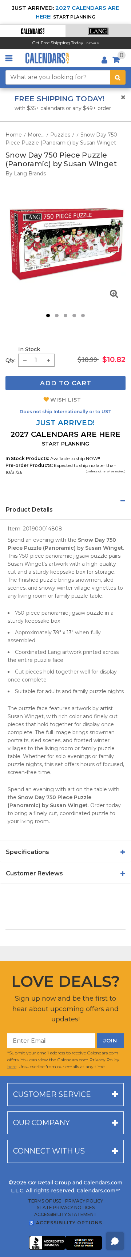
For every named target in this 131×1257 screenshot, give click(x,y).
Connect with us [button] (49, 1151)
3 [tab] (65, 315)
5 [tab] (83, 315)
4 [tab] (74, 315)
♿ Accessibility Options (65, 1222)
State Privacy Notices (66, 1207)
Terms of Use (44, 1201)
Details (92, 43)
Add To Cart (65, 383)
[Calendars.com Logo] (47, 58)
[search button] (118, 77)
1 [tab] (48, 315)
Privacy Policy (84, 1201)
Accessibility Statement (65, 1214)
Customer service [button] (52, 1094)
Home (13, 134)
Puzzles (60, 134)
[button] (33, 31)
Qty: (10, 360)
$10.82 (114, 359)
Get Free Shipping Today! (58, 42)
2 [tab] (57, 315)
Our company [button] (41, 1122)
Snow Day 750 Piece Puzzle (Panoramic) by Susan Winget (61, 159)
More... (36, 134)
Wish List (65, 399)
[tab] (65, 501)
